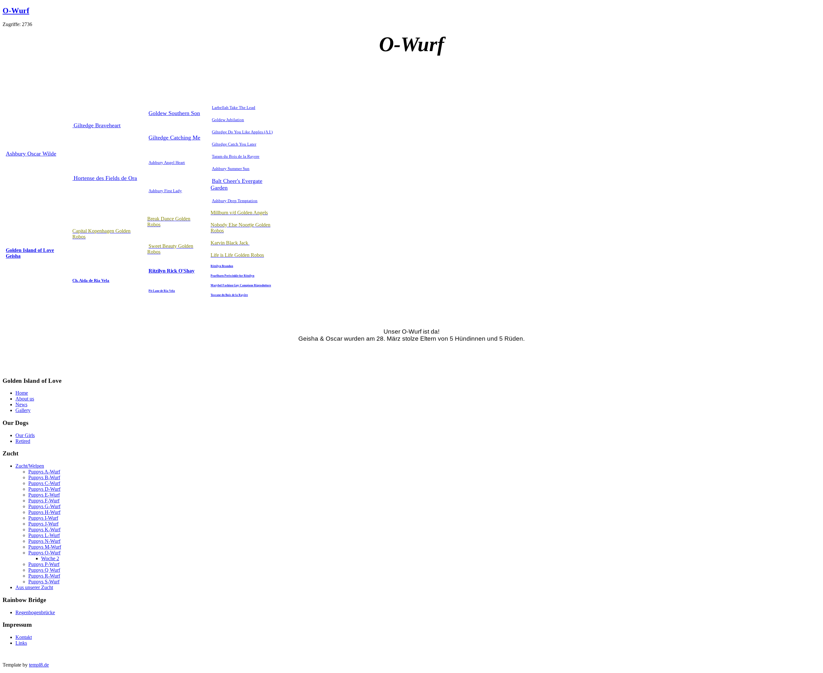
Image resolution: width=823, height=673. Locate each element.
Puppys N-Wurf (44, 541)
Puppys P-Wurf (43, 564)
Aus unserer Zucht (34, 587)
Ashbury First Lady (165, 190)
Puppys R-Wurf (44, 576)
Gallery (23, 410)
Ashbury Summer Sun (230, 168)
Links (21, 643)
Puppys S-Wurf (43, 581)
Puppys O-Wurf (44, 552)
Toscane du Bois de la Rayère (229, 295)
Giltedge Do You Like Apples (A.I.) (242, 132)
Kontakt (23, 637)
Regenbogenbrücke (35, 612)
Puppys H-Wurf (44, 512)
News (21, 404)
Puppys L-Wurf (44, 535)
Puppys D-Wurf (44, 489)
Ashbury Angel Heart (167, 162)
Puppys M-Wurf (44, 547)
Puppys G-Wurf (44, 506)
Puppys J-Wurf (43, 523)
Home (21, 393)
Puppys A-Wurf (44, 471)
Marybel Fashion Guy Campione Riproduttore (241, 285)
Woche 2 (50, 558)
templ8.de (39, 665)
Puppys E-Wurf (44, 495)
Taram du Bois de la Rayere (235, 156)
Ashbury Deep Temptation (235, 200)
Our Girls (25, 435)
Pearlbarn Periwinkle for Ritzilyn (232, 275)
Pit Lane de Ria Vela (162, 290)
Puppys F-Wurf (43, 500)
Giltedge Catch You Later (234, 144)
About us (24, 398)
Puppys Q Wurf (44, 570)
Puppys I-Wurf (43, 518)
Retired (22, 441)
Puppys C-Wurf (44, 483)
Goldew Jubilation (228, 119)
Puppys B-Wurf (44, 477)
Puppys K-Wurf (44, 529)
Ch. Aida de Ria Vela (90, 280)
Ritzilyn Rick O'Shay (171, 271)
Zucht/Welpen (29, 466)
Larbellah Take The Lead (233, 107)
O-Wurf (16, 10)
